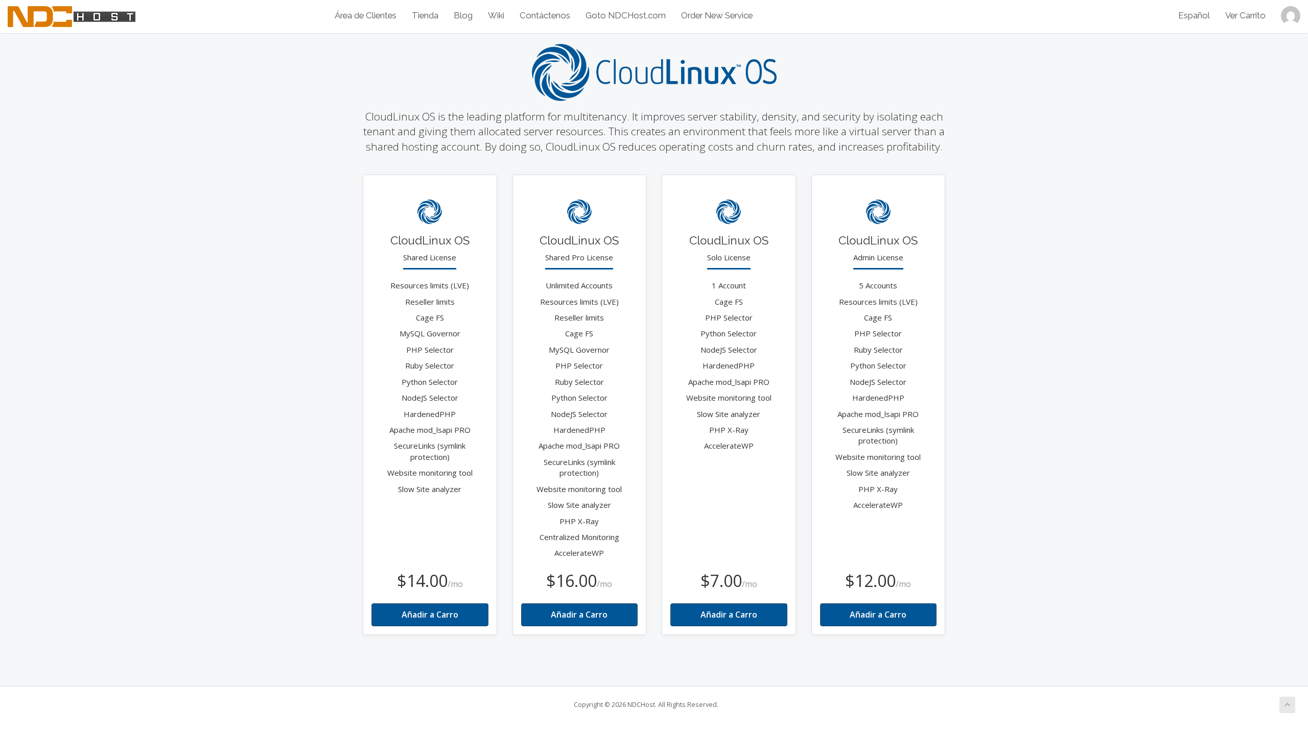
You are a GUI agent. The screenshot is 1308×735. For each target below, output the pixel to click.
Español (1194, 15)
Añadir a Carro (430, 614)
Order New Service (717, 15)
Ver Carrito (1245, 15)
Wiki (496, 15)
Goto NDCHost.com (626, 15)
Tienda (425, 15)
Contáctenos (545, 15)
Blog (463, 15)
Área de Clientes (365, 15)
